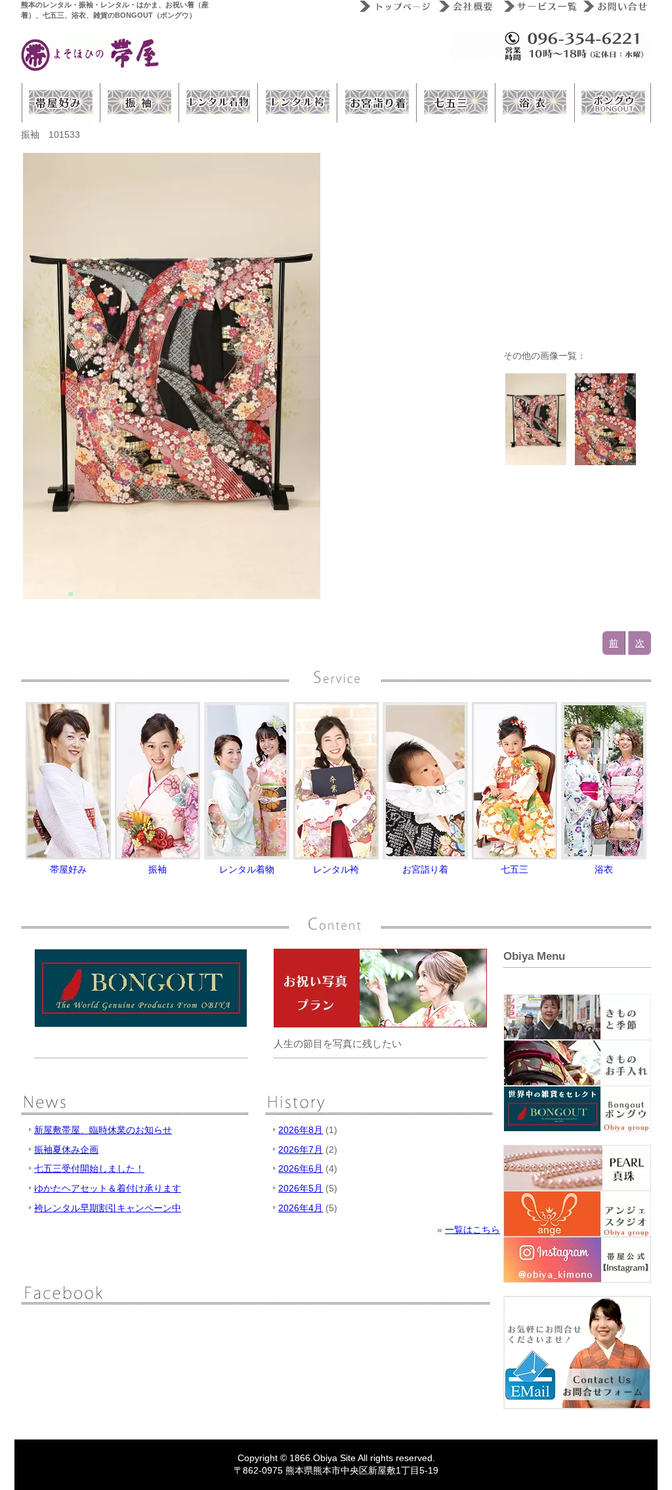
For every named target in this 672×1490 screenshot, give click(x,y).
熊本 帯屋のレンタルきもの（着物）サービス (217, 102)
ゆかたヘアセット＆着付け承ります (107, 1188)
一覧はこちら (472, 1229)
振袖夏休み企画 (66, 1149)
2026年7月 (300, 1149)
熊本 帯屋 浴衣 (533, 102)
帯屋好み (60, 102)
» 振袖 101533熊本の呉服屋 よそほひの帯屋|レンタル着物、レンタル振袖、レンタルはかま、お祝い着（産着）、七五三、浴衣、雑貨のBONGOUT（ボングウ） (91, 54)
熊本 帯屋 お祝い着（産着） (375, 102)
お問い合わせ (614, 6)
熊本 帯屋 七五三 (454, 102)
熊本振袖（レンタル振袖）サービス (139, 102)
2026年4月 (300, 1208)
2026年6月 (300, 1168)
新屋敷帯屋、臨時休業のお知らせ (103, 1130)
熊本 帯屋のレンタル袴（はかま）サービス (296, 102)
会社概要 (465, 6)
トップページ (393, 6)
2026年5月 (300, 1188)
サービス (538, 6)
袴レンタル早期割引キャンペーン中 (107, 1208)
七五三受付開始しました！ (89, 1168)
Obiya (325, 1458)
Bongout (611, 102)
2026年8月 (300, 1130)
